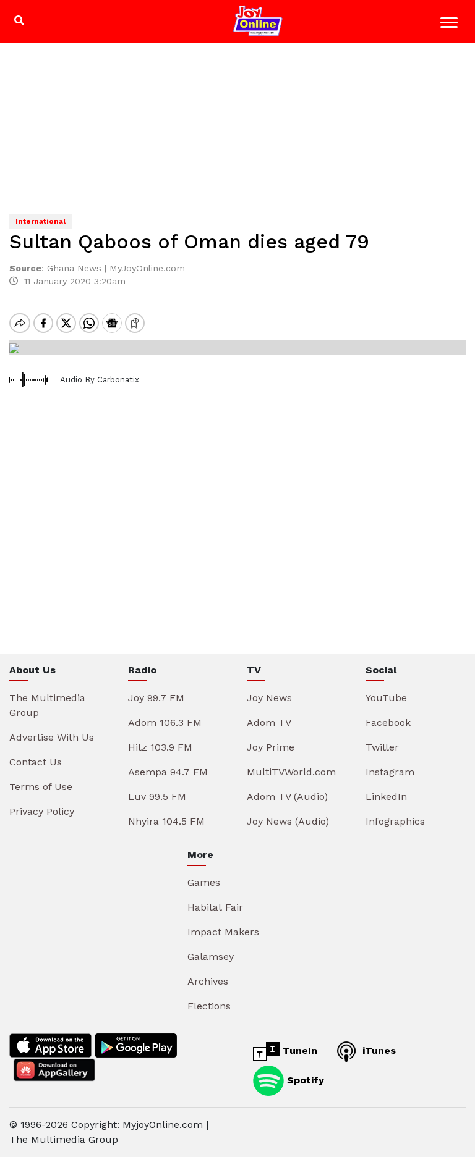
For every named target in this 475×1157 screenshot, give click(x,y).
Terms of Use (40, 787)
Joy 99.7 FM (156, 698)
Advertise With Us (51, 737)
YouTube (386, 698)
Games (203, 882)
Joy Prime (270, 747)
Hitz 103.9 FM (160, 747)
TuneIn (298, 1050)
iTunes (377, 1050)
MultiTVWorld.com (291, 772)
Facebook (388, 722)
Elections (209, 1006)
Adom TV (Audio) (287, 796)
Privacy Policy (41, 811)
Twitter (382, 747)
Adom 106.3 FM (165, 722)
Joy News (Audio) (288, 821)
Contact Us (35, 762)
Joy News (269, 698)
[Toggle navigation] (450, 24)
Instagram (390, 772)
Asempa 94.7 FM (168, 772)
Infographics (395, 821)
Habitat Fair (215, 907)
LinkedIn (386, 796)
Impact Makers (223, 932)
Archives (207, 981)
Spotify (304, 1080)
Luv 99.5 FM (157, 796)
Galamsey (210, 956)
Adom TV (269, 722)
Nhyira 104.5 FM (166, 821)
